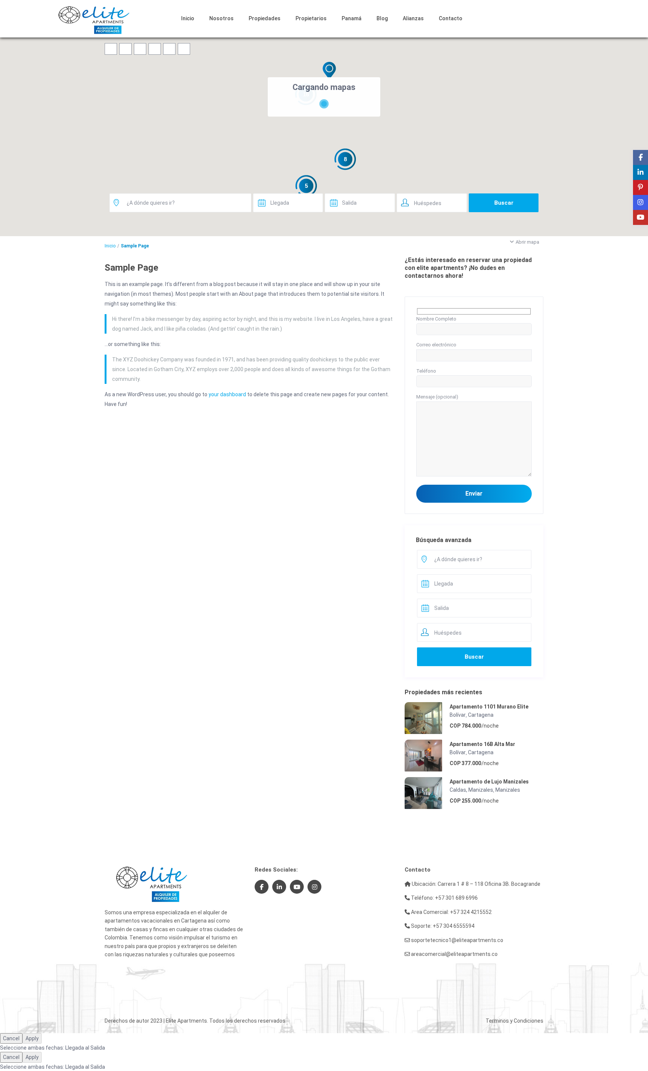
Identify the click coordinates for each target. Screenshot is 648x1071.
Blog (382, 18)
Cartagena (481, 715)
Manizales (507, 790)
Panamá (352, 18)
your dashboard (227, 394)
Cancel (11, 1038)
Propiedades (264, 18)
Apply (32, 1038)
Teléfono (426, 371)
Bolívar (458, 715)
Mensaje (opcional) (437, 397)
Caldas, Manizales (471, 790)
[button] (329, 70)
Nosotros (221, 18)
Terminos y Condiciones (514, 1021)
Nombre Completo (436, 319)
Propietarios (311, 18)
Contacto (450, 18)
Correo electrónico (436, 345)
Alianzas (413, 18)
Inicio (187, 18)
